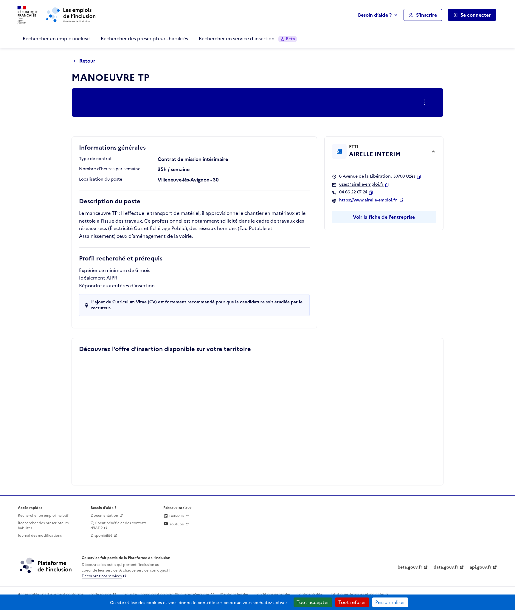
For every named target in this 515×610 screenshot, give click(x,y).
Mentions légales (234, 594)
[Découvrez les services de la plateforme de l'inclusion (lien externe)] (46, 565)
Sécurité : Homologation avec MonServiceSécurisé (165, 594)
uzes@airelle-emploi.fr (361, 184)
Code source (100, 594)
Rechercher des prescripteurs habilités (144, 38)
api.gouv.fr (480, 567)
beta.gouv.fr (410, 567)
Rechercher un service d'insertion (247, 38)
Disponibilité (101, 535)
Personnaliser (390, 602)
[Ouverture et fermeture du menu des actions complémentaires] (426, 102)
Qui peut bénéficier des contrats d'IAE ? (118, 525)
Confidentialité (309, 594)
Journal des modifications (40, 535)
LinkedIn (176, 516)
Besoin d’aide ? (375, 14)
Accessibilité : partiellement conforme (50, 594)
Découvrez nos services (102, 576)
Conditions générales (273, 594)
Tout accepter (313, 602)
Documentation (104, 515)
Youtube (176, 524)
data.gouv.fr (446, 567)
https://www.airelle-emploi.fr (368, 200)
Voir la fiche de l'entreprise (384, 217)
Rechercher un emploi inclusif (56, 38)
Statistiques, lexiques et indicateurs (358, 594)
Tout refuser (352, 602)
